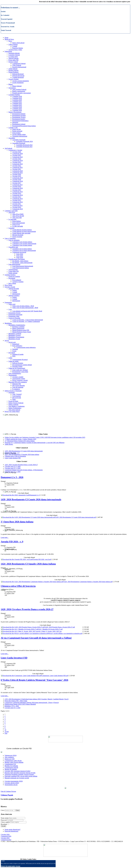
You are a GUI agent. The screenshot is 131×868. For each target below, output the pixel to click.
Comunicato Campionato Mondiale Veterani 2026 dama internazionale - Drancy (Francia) (32, 702)
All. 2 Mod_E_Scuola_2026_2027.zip (50, 631)
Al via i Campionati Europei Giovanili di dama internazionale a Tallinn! (36, 638)
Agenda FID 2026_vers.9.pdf (42, 559)
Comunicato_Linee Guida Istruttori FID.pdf (55, 675)
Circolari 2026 (5, 834)
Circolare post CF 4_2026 (12, 708)
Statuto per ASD (10, 759)
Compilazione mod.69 (11, 767)
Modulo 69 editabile (11, 769)
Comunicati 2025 (6, 839)
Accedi (3, 826)
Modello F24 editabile (11, 766)
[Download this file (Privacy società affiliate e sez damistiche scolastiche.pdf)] (25, 633)
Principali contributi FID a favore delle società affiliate (21, 776)
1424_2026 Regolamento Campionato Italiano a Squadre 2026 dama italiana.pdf (88, 581)
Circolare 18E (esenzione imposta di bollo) (17, 771)
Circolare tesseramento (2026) (14, 781)
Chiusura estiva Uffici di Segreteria (18, 586)
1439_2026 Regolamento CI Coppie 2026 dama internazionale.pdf (76, 517)
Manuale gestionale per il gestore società (17, 778)
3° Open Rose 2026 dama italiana (17, 521)
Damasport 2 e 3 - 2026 (12, 477)
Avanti (7, 731)
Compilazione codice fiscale (13, 760)
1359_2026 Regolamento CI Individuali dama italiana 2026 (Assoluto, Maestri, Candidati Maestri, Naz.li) (36, 699)
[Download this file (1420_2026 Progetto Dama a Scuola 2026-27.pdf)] (23, 627)
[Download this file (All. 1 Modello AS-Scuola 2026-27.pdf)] (20, 629)
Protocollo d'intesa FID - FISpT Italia (16, 701)
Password (4, 820)
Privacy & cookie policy (8, 866)
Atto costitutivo (9, 757)
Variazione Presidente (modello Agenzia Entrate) (19, 774)
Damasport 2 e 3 (35, 495)
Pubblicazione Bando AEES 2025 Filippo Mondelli (20, 704)
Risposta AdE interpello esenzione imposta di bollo (20, 773)
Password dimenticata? (11, 831)
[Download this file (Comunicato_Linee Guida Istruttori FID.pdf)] (21, 675)
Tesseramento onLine (11, 784)
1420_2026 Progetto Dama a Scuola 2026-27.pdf (60, 627)
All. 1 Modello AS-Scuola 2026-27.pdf (51, 629)
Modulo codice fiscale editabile (14, 762)
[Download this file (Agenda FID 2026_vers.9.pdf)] (17, 559)
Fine (6, 733)
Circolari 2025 (5, 838)
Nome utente (5, 818)
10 (5, 730)
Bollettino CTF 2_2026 (12, 706)
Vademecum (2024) (10, 755)
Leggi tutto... (5, 537)
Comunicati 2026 (6, 836)
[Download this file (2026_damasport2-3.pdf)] (15, 495)
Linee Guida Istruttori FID (14, 658)
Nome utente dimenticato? (12, 829)
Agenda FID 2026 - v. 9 (12, 541)
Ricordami (4, 824)
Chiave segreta (5, 822)
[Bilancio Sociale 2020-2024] (65, 788)
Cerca (2, 810)
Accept (18, 866)
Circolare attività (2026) (12, 783)
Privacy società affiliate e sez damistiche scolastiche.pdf (65, 633)
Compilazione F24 (10, 764)
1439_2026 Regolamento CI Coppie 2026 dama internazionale (31, 499)
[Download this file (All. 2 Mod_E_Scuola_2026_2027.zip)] (19, 631)
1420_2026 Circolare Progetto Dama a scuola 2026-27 (27, 609)
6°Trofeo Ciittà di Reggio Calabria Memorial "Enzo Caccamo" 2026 (34, 680)
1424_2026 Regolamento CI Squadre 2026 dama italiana (28, 564)
